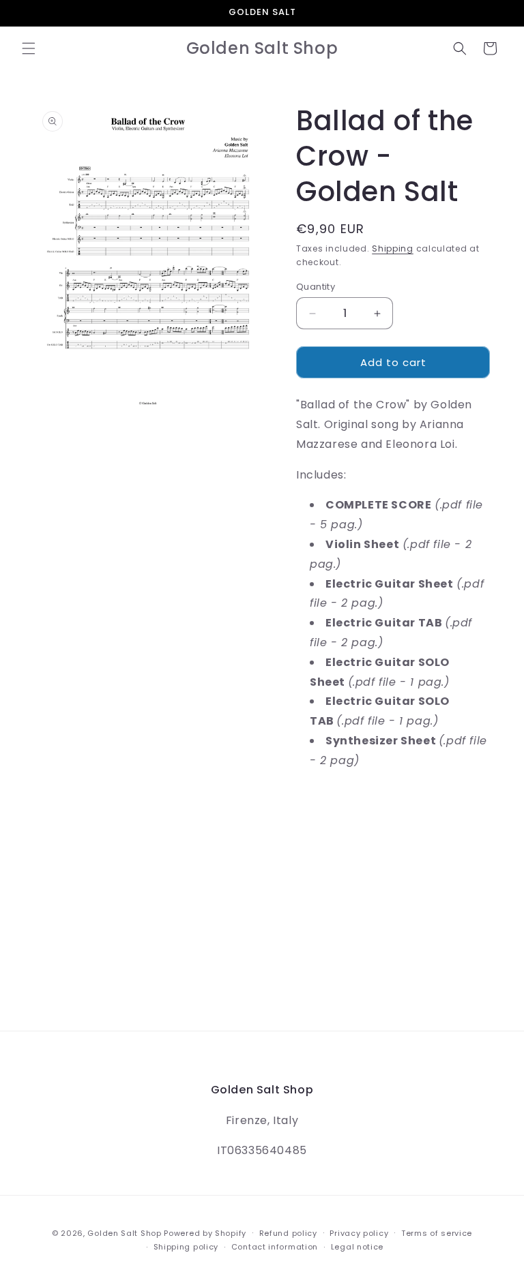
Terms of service (436, 1233)
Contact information (274, 1246)
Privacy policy (359, 1233)
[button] (29, 48)
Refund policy (288, 1233)
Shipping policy (186, 1246)
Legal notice (357, 1246)
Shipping (392, 248)
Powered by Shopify (205, 1233)
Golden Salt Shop (124, 1233)
